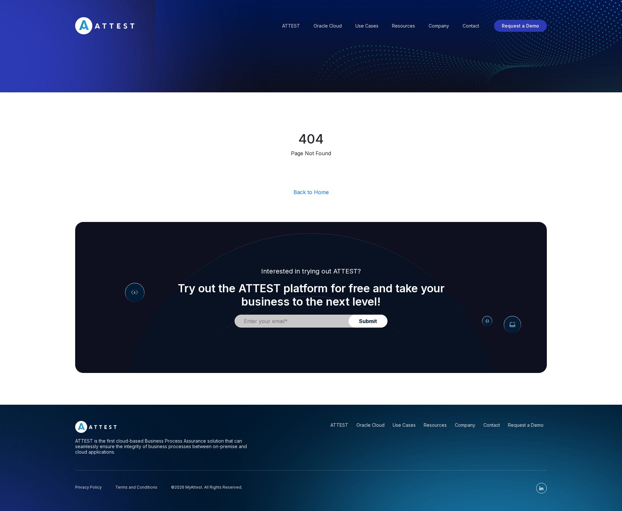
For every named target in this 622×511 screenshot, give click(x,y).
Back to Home (311, 192)
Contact (471, 26)
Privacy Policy (88, 487)
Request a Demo (520, 26)
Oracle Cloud (328, 26)
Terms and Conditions (136, 487)
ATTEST (339, 425)
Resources (403, 26)
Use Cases (366, 26)
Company (439, 26)
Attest (291, 26)
